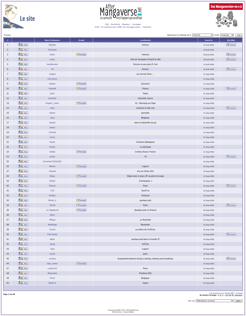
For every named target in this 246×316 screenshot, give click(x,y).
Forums (7, 35)
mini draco (52, 79)
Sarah (52, 142)
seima (52, 156)
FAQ (107, 24)
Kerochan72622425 (52, 161)
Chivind (52, 132)
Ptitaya (52, 220)
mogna (52, 74)
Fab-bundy (52, 234)
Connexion (146, 27)
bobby (52, 152)
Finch (52, 278)
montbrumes (52, 64)
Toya (52, 249)
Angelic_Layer (52, 103)
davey (52, 127)
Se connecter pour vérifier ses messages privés (120, 27)
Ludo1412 (52, 268)
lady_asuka (52, 263)
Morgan (52, 45)
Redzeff (52, 88)
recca (52, 137)
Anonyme (52, 50)
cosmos (52, 259)
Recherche (115, 24)
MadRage (52, 225)
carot (52, 118)
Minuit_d (52, 200)
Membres (126, 24)
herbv (52, 54)
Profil (97, 27)
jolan (52, 93)
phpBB (118, 310)
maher (52, 113)
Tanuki (52, 205)
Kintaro (52, 195)
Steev (52, 215)
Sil (52, 69)
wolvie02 (52, 98)
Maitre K (52, 283)
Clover (52, 229)
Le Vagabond (52, 210)
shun (52, 108)
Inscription (137, 24)
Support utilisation (129, 312)
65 (233, 295)
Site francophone (117, 312)
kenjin (52, 147)
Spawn (52, 122)
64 (230, 295)
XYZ (52, 190)
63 (227, 295)
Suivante (238, 295)
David (52, 254)
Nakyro (52, 84)
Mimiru (52, 166)
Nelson (52, 186)
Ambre (52, 181)
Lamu (52, 59)
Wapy (52, 176)
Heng (52, 244)
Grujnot (52, 171)
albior (52, 239)
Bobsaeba (52, 273)
